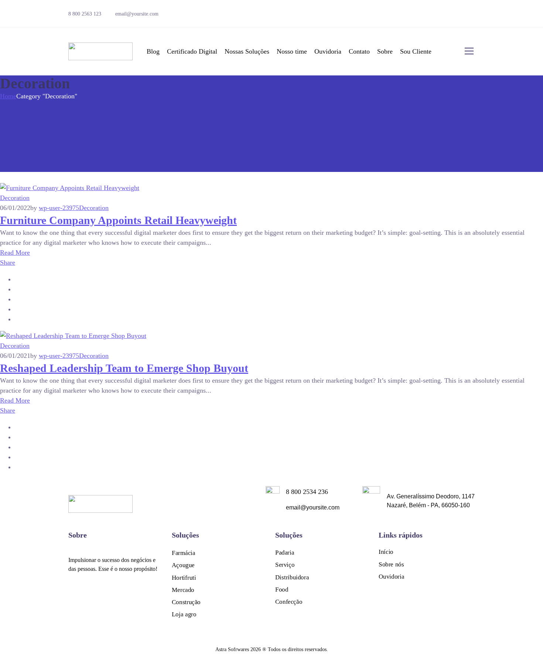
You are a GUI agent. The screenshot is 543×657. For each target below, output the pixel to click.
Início (386, 551)
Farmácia (183, 552)
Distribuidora (292, 577)
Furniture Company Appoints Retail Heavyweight (118, 220)
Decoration (15, 197)
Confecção (288, 601)
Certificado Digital (192, 51)
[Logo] (100, 51)
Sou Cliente (415, 51)
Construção (186, 602)
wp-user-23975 (59, 207)
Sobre (385, 51)
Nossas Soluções (247, 51)
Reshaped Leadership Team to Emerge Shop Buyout (124, 368)
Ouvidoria (327, 51)
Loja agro (184, 614)
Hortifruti (184, 577)
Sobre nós (391, 564)
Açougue (183, 565)
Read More (15, 252)
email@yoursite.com (136, 14)
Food (281, 589)
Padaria (284, 552)
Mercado (183, 589)
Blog (153, 51)
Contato (359, 51)
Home (8, 96)
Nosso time (292, 51)
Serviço (284, 564)
